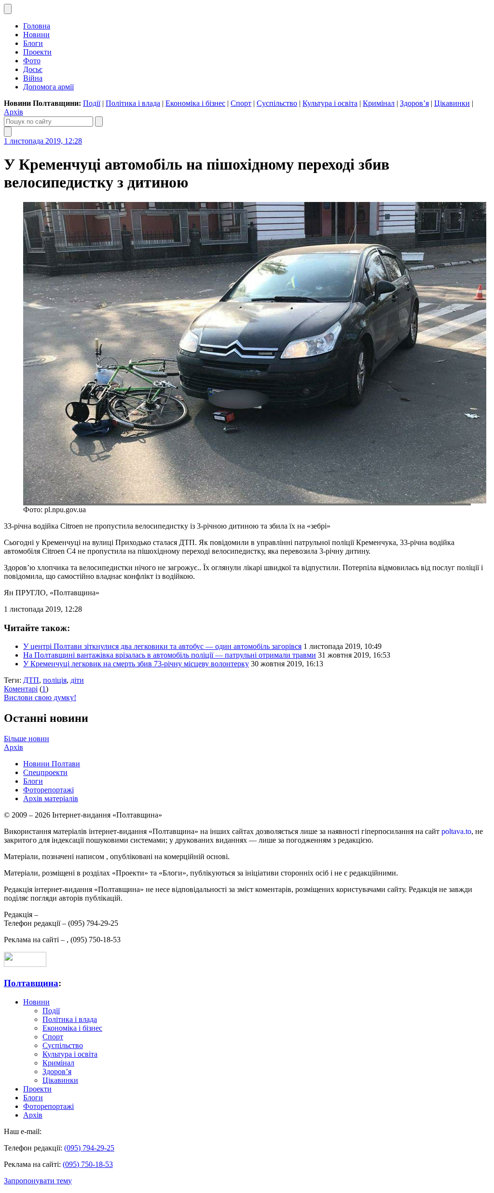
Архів (13, 112)
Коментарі (21, 689)
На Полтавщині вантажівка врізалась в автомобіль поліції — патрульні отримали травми (169, 655)
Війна (32, 78)
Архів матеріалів (50, 798)
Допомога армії (48, 87)
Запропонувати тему (38, 1181)
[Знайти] (99, 121)
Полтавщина (31, 983)
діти (77, 680)
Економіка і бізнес (195, 103)
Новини (36, 34)
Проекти (37, 52)
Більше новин (26, 738)
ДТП (31, 680)
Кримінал (379, 103)
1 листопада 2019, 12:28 (43, 141)
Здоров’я (414, 103)
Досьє (32, 69)
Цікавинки (452, 103)
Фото (32, 61)
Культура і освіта (329, 103)
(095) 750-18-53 (88, 1164)
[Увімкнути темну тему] (8, 9)
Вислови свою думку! (40, 697)
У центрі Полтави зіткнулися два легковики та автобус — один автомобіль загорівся (162, 646)
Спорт (241, 103)
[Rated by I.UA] (25, 964)
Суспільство (277, 103)
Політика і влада (133, 103)
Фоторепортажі (48, 790)
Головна (36, 26)
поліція (55, 680)
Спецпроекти (45, 772)
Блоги (33, 43)
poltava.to (456, 831)
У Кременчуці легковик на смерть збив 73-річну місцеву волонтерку (136, 664)
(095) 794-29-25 (89, 1148)
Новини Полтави (51, 764)
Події (91, 103)
